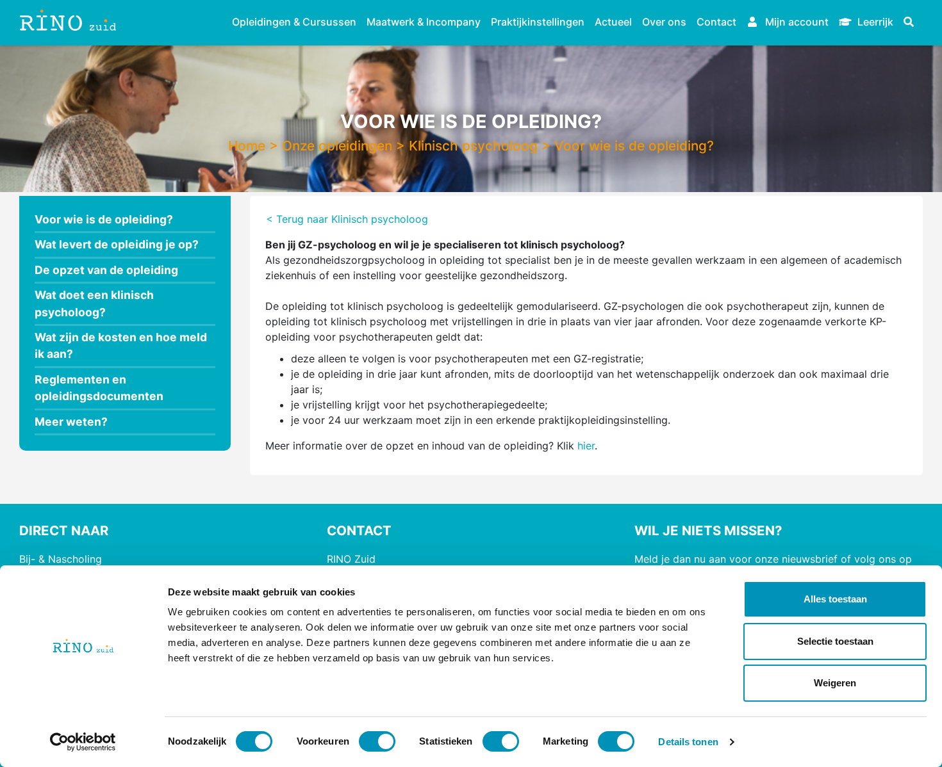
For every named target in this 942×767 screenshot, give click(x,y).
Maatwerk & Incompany (424, 21)
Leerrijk (874, 21)
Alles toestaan (835, 598)
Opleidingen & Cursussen (294, 21)
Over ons (664, 21)
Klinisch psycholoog (473, 146)
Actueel (613, 21)
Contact (716, 21)
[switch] (377, 741)
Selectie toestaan (835, 641)
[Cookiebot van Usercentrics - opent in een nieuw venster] (83, 742)
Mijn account (796, 21)
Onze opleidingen (337, 146)
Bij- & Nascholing (60, 559)
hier (586, 445)
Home (246, 146)
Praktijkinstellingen (537, 21)
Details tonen (688, 741)
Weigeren (835, 682)
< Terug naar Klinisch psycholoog (347, 219)
